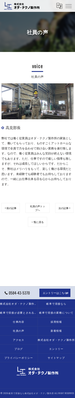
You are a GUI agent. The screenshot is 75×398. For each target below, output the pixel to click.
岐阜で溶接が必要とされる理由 (18, 312)
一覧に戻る (37, 222)
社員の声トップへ (37, 208)
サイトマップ (56, 357)
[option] (37, 101)
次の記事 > (64, 208)
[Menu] (68, 5)
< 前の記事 (10, 208)
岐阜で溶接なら (56, 303)
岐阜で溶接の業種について (56, 312)
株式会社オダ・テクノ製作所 (56, 339)
